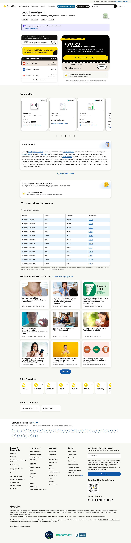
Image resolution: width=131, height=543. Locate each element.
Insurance (13, 453)
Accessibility (52, 454)
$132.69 (91, 263)
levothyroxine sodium (35, 152)
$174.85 (91, 259)
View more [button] (65, 371)
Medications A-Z (14, 465)
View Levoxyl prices (31, 29)
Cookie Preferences (73, 467)
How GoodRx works (34, 451)
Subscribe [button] (111, 474)
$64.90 (91, 251)
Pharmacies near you (35, 454)
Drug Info (25, 19)
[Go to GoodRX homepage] (9, 6)
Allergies (31, 477)
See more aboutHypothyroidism (62, 277)
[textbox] (104, 455)
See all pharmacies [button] (38, 80)
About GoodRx (53, 462)
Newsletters (32, 474)
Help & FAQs (52, 451)
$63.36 (91, 220)
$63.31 (90, 247)
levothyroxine (67, 157)
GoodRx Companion (15, 485)
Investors (51, 481)
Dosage (43, 19)
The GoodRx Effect (54, 472)
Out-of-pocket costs (16, 476)
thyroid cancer (27, 154)
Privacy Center (72, 454)
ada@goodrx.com (115, 520)
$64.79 (91, 232)
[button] (65, 6)
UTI (30, 480)
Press (50, 465)
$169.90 (91, 243)
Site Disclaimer (72, 461)
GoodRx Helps (53, 475)
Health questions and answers (38, 489)
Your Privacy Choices (74, 475)
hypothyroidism (68, 152)
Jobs (50, 478)
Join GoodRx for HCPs (121, 1)
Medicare (51, 19)
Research (51, 469)
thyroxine (44, 154)
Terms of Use (71, 458)
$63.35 (91, 228)
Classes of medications (16, 473)
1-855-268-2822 (103, 520)
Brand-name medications (17, 479)
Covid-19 (31, 483)
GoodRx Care (14, 489)
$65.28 (91, 239)
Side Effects (34, 19)
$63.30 (91, 224)
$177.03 (91, 236)
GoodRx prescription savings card (18, 461)
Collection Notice (73, 464)
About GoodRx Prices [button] (67, 174)
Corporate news (53, 485)
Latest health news (34, 467)
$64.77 (90, 255)
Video (31, 470)
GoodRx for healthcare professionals (36, 458)
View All (35, 423)
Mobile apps (13, 457)
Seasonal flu (33, 486)
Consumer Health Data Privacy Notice (74, 471)
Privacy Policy (72, 451)
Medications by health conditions (16, 469)
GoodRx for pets (14, 482)
